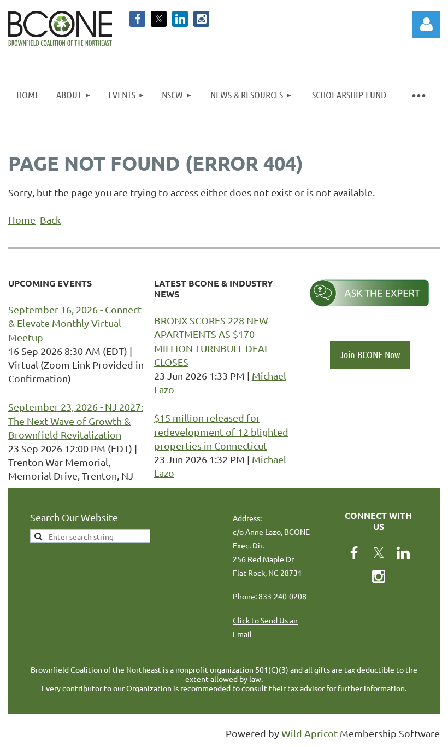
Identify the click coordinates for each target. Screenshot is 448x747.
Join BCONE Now (370, 354)
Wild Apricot (309, 733)
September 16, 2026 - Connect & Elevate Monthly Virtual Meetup (75, 323)
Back (50, 219)
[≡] (418, 94)
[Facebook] (137, 19)
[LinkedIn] (180, 19)
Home (22, 219)
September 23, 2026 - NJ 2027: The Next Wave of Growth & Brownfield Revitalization (75, 420)
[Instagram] (201, 19)
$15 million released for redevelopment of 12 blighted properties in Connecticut (221, 431)
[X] (159, 19)
